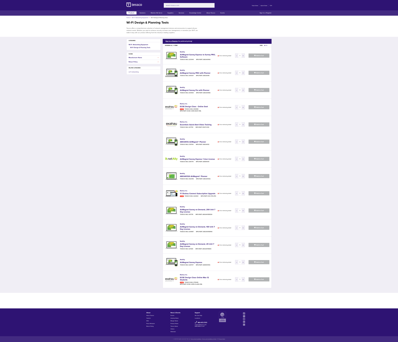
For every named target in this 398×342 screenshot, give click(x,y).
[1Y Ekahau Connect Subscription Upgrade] (171, 193)
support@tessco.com (200, 324)
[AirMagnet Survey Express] (171, 262)
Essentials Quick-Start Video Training (196, 125)
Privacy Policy (222, 339)
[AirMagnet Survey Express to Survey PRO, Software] (171, 55)
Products (131, 13)
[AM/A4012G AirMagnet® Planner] (171, 176)
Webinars (173, 331)
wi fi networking (134, 72)
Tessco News (174, 326)
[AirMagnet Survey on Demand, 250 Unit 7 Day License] (171, 210)
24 (264, 45)
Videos (172, 329)
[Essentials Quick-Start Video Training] (171, 124)
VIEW (261, 45)
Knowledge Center (195, 13)
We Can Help (198, 315)
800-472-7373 (202, 322)
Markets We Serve (156, 13)
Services (181, 13)
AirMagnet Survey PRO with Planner (195, 73)
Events (222, 13)
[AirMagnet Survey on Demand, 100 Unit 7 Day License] (171, 227)
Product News (174, 323)
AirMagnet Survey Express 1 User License (197, 159)
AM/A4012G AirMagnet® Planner (193, 176)
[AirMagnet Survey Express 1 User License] (171, 158)
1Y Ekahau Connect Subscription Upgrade (197, 193)
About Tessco (210, 13)
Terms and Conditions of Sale (209, 339)
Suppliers (170, 13)
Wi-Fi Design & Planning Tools (140, 47)
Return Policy (150, 326)
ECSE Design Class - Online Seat (194, 106)
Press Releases (150, 323)
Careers (148, 318)
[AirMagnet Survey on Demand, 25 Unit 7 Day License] (171, 245)
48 (266, 45)
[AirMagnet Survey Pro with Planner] (171, 90)
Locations (197, 318)
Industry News (174, 318)
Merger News (174, 321)
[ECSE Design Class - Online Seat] (171, 107)
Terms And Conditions (196, 339)
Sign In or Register (266, 13)
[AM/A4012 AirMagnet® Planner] (171, 141)
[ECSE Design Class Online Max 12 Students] (171, 279)
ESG (147, 321)
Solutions (143, 13)
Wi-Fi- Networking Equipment (138, 45)
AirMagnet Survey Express (191, 262)
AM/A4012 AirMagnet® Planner (193, 142)
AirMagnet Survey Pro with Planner (194, 90)
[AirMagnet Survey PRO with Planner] (171, 72)
